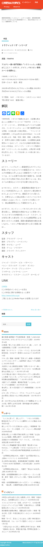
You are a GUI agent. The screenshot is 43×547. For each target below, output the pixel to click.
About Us (16, 7)
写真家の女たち (7, 310)
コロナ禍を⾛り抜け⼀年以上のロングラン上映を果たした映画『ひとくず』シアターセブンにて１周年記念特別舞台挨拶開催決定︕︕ (21, 376)
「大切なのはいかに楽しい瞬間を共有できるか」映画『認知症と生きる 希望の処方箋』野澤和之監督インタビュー (21, 529)
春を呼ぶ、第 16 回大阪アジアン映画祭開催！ (18, 388)
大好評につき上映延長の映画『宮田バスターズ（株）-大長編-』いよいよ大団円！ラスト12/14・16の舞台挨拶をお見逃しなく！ (21, 368)
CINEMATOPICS (11, 3)
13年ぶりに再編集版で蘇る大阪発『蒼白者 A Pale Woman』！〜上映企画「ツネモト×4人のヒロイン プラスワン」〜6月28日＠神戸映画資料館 (21, 447)
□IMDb (4, 286)
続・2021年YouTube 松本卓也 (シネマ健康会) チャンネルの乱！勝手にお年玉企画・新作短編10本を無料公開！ (21, 403)
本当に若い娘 (35, 310)
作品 (36, 2)
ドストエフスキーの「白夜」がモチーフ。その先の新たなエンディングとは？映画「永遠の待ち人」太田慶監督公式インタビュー (21, 505)
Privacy (6, 7)
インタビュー (26, 2)
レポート (7, 413)
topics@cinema (8, 50)
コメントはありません (10, 53)
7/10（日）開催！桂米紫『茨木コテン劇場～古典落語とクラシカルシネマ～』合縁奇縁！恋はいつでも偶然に (21, 361)
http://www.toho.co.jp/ (11, 295)
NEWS (6, 332)
